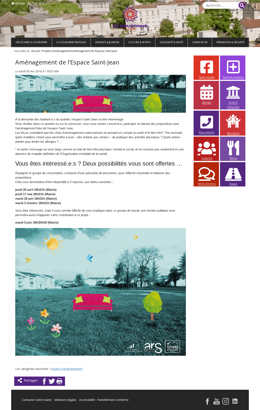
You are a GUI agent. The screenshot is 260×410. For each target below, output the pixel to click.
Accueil (19, 3)
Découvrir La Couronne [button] (31, 42)
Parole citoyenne (207, 184)
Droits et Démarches (233, 102)
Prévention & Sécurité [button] (230, 42)
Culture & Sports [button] (139, 42)
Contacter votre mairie (37, 400)
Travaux (233, 184)
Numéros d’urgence (233, 77)
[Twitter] (52, 385)
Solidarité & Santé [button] (171, 42)
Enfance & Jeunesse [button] (107, 42)
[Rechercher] (241, 5)
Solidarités (206, 158)
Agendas (206, 102)
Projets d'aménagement (56, 51)
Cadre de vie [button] (199, 42)
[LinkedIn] (235, 403)
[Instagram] (225, 403)
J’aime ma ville (206, 77)
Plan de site (39, 3)
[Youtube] (216, 403)
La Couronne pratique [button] (71, 42)
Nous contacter (207, 132)
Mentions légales (65, 400)
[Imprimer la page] (59, 385)
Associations (233, 133)
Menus (233, 158)
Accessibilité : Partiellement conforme (104, 400)
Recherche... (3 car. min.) (221, 10)
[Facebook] (44, 385)
